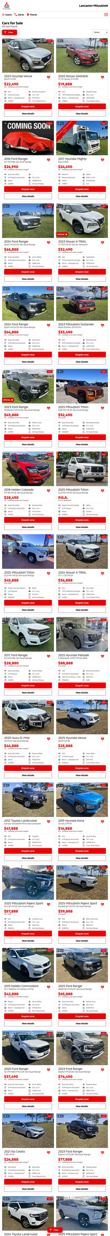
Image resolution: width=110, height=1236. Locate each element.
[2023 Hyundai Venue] (28, 55)
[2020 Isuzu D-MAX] (28, 717)
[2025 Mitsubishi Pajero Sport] (28, 882)
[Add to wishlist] (49, 77)
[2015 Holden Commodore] (28, 965)
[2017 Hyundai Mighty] (82, 138)
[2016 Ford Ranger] (28, 138)
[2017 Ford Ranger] (28, 634)
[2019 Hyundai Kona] (82, 799)
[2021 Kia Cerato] (28, 1130)
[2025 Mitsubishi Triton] (82, 386)
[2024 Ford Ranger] (28, 220)
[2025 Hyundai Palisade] (82, 634)
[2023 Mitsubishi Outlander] (82, 303)
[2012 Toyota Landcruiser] (28, 799)
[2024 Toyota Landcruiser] (28, 1213)
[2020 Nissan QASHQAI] (82, 55)
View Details (28, 113)
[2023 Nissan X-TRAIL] (82, 220)
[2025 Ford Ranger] (82, 965)
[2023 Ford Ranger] (28, 386)
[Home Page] (6, 5)
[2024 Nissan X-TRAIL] (82, 551)
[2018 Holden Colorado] (28, 469)
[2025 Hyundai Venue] (82, 717)
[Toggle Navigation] (106, 14)
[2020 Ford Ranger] (28, 1048)
